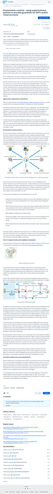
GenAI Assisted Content (16, 416)
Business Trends (7, 414)
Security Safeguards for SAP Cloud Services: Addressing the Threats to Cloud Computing (23, 431)
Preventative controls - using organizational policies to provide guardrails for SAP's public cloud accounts (25, 12)
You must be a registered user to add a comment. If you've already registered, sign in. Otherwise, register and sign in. (25, 402)
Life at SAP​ (32, 416)
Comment (8, 405)
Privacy (6, 491)
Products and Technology (14, 4)
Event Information (25, 414)
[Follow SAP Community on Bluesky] (25, 488)
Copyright (18, 491)
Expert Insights (43, 414)
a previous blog (6, 55)
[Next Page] (27, 420)
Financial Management (24, 4)
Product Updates (40, 416)
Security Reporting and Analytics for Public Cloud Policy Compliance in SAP (20, 441)
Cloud (5, 36)
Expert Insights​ (6, 416)
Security (8, 36)
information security (20, 387)
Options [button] (38, 20)
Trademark (31, 491)
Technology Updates (31, 34)
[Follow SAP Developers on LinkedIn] (30, 488)
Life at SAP (25, 416)
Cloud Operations (15, 36)
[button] (44, 28)
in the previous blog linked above (35, 245)
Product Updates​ (7, 419)
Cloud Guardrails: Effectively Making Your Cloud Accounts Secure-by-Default (20, 427)
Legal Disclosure (24, 491)
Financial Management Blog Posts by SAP (37, 4)
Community (10, 1)
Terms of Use (12, 491)
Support (36, 491)
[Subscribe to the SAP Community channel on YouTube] (27, 488)
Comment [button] (46, 393)
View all (5, 481)
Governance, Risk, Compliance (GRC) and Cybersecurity (14, 33)
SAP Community (6, 4)
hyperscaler (13, 387)
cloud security (6, 387)
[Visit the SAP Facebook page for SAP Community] (23, 488)
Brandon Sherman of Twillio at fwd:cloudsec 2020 (31, 102)
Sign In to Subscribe (43, 17)
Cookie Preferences (44, 491)
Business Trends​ (16, 414)
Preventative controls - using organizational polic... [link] (13, 6)
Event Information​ (35, 414)
